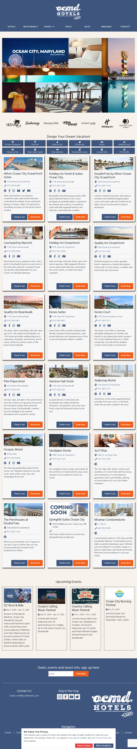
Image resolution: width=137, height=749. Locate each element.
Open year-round (35, 152)
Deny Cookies (84, 746)
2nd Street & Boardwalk (17, 386)
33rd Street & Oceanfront (109, 182)
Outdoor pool (124, 144)
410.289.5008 (13, 251)
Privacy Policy (102, 738)
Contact (125, 26)
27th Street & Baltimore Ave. (110, 316)
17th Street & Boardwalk (63, 182)
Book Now (35, 217)
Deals (68, 26)
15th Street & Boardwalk (18, 247)
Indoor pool (57, 144)
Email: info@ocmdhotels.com (24, 696)
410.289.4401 (13, 320)
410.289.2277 (104, 320)
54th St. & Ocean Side (107, 455)
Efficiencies (79, 144)
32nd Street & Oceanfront (18, 182)
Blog (87, 26)
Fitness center (13, 152)
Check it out (19, 217)
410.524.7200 (104, 251)
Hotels (11, 26)
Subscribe (81, 674)
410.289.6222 (58, 390)
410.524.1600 (58, 251)
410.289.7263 (58, 186)
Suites (101, 144)
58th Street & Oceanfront (63, 455)
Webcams (106, 26)
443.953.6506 (104, 528)
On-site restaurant (12, 144)
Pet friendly (124, 152)
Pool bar (35, 144)
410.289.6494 (13, 458)
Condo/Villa (102, 152)
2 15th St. (102, 524)
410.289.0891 (58, 320)
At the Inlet (11, 454)
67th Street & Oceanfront (63, 247)
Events (48, 26)
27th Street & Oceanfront (63, 316)
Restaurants (30, 26)
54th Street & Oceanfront (109, 247)
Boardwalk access (79, 152)
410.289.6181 (13, 390)
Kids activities (57, 152)
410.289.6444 (13, 185)
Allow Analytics (103, 746)
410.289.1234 (104, 186)
